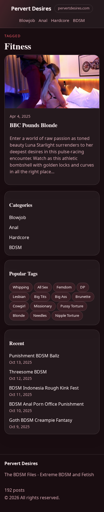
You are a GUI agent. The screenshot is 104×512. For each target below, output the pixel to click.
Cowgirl (19, 305)
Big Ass (61, 296)
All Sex (42, 287)
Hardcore (60, 20)
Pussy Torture (71, 305)
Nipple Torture (67, 315)
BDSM (79, 20)
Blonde (19, 315)
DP (82, 287)
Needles (40, 315)
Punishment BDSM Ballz (34, 356)
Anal (43, 20)
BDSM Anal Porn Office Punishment (46, 404)
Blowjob (27, 20)
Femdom (64, 287)
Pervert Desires (31, 8)
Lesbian (19, 296)
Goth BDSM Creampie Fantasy (40, 420)
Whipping (21, 287)
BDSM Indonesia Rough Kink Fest (44, 388)
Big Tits (40, 296)
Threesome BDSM (28, 372)
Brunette (82, 296)
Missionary (43, 305)
